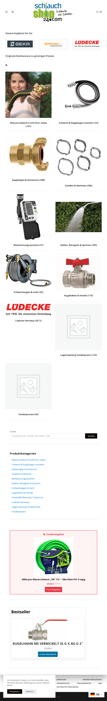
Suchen (13, 431)
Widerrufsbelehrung (92, 680)
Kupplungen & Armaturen (28, 179)
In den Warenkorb (48, 654)
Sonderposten (28, 414)
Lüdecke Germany (28, 320)
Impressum (61, 680)
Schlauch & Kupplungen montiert (78, 122)
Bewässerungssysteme (28, 245)
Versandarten (63, 683)
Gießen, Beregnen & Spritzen (78, 245)
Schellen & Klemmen (78, 185)
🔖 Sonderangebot (53, 534)
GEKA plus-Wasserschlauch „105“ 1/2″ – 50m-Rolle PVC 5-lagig (53, 579)
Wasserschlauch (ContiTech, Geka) (28, 459)
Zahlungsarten (84, 683)
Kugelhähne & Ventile (78, 295)
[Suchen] (97, 12)
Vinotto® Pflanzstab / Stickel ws (27, 497)
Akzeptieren (15, 691)
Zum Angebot (53, 589)
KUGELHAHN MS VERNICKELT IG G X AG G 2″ (48, 643)
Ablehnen (30, 691)
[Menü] (6, 12)
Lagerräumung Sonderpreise (78, 354)
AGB (100, 683)
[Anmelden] (13, 12)
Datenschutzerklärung (67, 687)
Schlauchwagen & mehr (28, 292)
